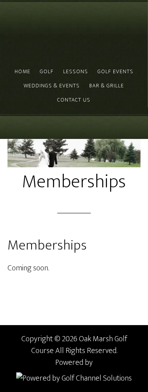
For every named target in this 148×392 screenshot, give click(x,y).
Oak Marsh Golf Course (37, 32)
